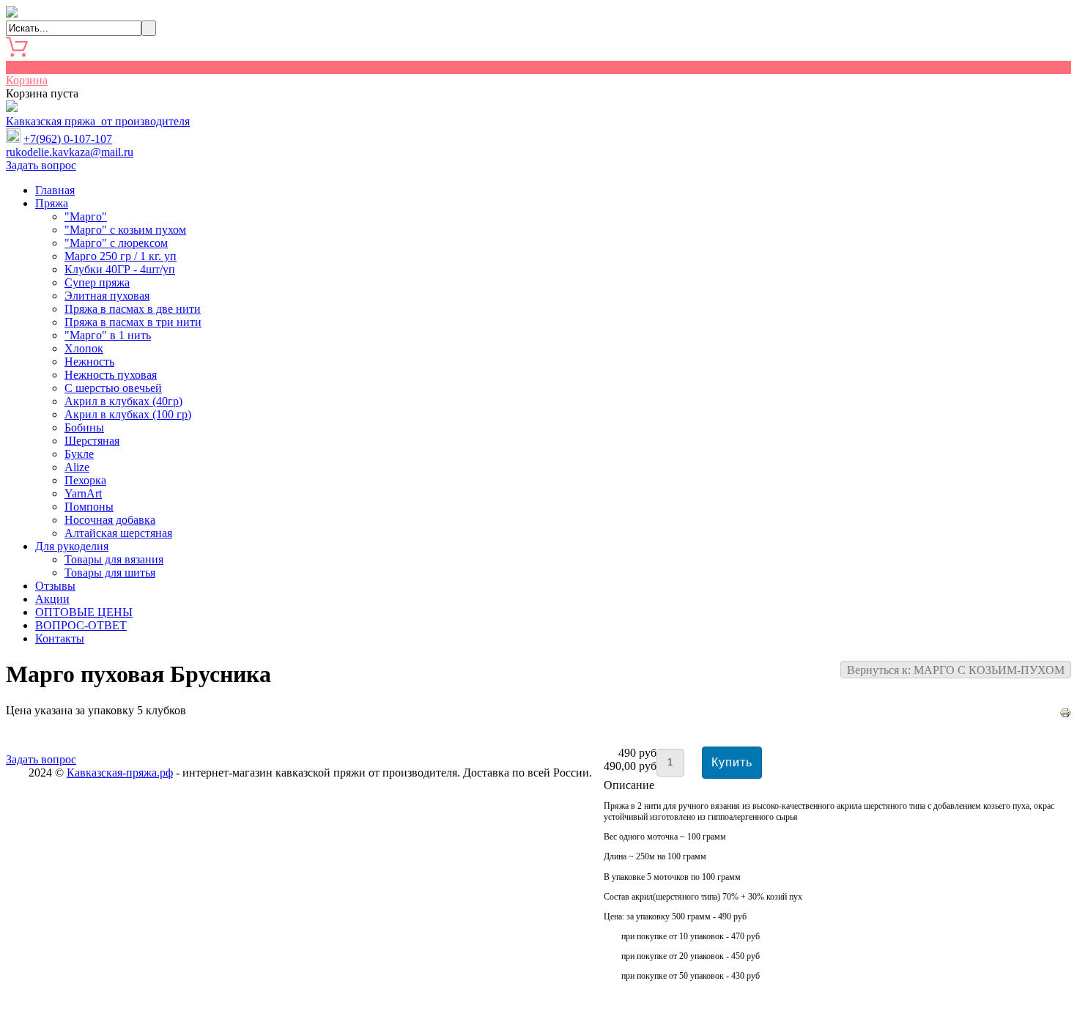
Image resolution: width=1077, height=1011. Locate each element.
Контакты (59, 638)
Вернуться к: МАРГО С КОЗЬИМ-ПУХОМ (956, 670)
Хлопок (83, 348)
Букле (79, 454)
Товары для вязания (113, 559)
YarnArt (83, 493)
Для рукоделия (71, 546)
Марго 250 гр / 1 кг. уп (120, 256)
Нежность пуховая (110, 375)
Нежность (89, 361)
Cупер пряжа (97, 282)
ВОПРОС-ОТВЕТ (81, 625)
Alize (76, 467)
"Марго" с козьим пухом (125, 229)
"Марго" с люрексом (116, 243)
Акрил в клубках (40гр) (123, 401)
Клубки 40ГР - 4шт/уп (119, 269)
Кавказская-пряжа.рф (120, 772)
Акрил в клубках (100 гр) (127, 414)
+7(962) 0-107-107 (67, 139)
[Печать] (1065, 714)
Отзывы (55, 585)
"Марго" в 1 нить (107, 335)
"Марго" (85, 216)
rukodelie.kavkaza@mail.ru (69, 152)
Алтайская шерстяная (118, 533)
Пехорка (85, 480)
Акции (52, 599)
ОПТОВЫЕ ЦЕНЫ (84, 612)
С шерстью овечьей (113, 388)
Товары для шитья (109, 572)
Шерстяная (91, 440)
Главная (55, 190)
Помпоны (89, 506)
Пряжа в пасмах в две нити (132, 309)
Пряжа (51, 203)
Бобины (84, 427)
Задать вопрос (41, 165)
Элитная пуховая (106, 295)
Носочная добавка (109, 520)
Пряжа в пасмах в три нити (132, 322)
